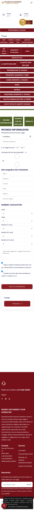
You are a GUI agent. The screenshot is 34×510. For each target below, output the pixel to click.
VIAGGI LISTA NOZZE (25, 466)
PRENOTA (29, 121)
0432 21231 (18, 124)
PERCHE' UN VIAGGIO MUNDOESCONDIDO (25, 460)
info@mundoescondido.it (8, 461)
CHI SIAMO (22, 450)
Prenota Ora (16, 303)
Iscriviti (29, 484)
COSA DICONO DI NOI (25, 454)
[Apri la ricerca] (4, 506)
